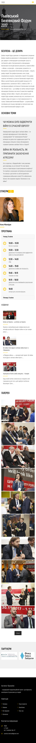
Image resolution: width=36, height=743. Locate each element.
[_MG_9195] (18, 434)
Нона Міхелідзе (5, 224)
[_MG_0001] (18, 617)
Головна (5, 704)
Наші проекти (23, 704)
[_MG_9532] (18, 411)
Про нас (21, 711)
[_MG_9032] (18, 456)
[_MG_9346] (18, 502)
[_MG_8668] (18, 571)
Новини (5, 707)
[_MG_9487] (18, 548)
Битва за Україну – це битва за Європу (14, 322)
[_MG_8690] (18, 479)
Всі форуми (6, 711)
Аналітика (22, 707)
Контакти (5, 714)
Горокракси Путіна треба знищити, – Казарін (16, 374)
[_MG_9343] (18, 525)
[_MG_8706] (18, 594)
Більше (18, 633)
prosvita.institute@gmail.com (11, 733)
